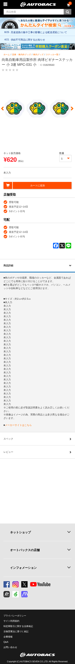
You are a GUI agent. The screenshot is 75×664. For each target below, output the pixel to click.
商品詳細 (8, 265)
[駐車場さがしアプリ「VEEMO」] (15, 594)
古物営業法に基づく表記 (15, 631)
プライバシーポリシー (14, 615)
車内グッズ (38, 54)
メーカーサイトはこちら (18, 425)
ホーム (6, 54)
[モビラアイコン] (24, 594)
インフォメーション (23, 567)
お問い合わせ (10, 647)
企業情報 (8, 636)
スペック (8, 438)
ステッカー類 (52, 54)
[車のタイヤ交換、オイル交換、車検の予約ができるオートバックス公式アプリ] (6, 594)
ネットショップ (20, 532)
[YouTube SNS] (40, 584)
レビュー (8, 452)
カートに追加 (37, 185)
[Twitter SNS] (24, 584)
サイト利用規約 (11, 621)
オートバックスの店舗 (25, 550)
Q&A (5, 642)
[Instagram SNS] (15, 584)
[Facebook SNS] (6, 584)
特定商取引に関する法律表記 (18, 626)
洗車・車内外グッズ (21, 54)
